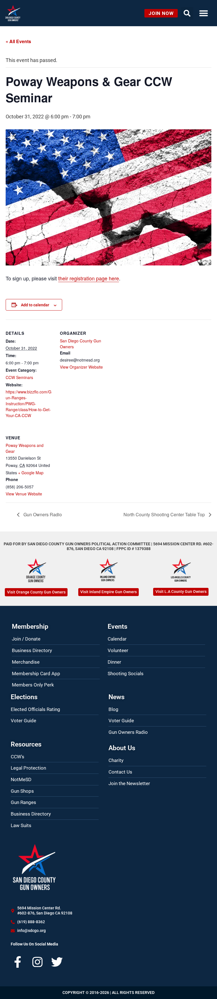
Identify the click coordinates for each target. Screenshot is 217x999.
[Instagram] (37, 962)
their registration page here (88, 278)
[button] (203, 13)
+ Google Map (31, 472)
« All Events (18, 41)
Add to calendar (35, 305)
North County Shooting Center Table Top (164, 514)
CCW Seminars (19, 377)
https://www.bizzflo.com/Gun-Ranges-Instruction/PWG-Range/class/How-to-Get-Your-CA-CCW (28, 403)
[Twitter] (57, 962)
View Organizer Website (81, 367)
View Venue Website (24, 494)
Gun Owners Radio (42, 514)
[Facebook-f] (18, 962)
